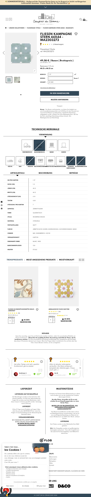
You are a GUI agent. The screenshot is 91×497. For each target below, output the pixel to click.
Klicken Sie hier (77, 471)
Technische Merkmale (47, 88)
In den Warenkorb (59, 93)
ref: (41, 51)
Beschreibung (45, 173)
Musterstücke (53, 457)
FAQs (51, 463)
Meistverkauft (66, 260)
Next (83, 259)
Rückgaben (52, 461)
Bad (34, 233)
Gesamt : (43, 82)
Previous (80, 259)
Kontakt (51, 465)
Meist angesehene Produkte (41, 260)
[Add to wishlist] (76, 34)
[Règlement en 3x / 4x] (45, 440)
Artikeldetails (17, 173)
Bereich (43, 74)
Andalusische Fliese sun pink (59, 309)
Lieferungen (52, 459)
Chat (32, 342)
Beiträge (73, 173)
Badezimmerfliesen (14, 245)
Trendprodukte (15, 260)
